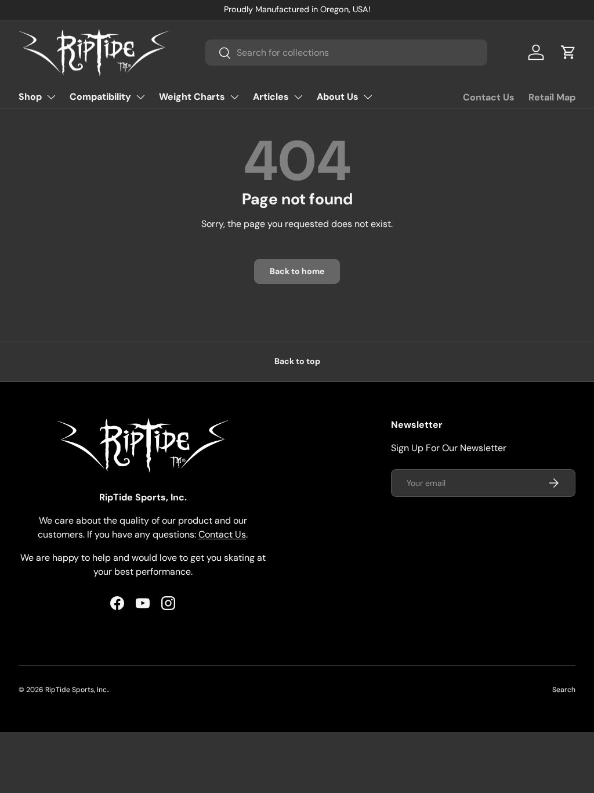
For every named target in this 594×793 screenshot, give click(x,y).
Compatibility (100, 97)
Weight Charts (192, 97)
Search (563, 689)
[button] (568, 52)
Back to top (297, 361)
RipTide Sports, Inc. (76, 689)
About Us (337, 97)
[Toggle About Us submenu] (368, 97)
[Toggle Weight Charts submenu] (234, 97)
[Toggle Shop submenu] (51, 97)
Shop (30, 97)
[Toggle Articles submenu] (298, 97)
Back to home (297, 271)
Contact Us (489, 97)
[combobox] (346, 52)
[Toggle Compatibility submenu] (140, 97)
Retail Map (551, 97)
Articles (271, 97)
